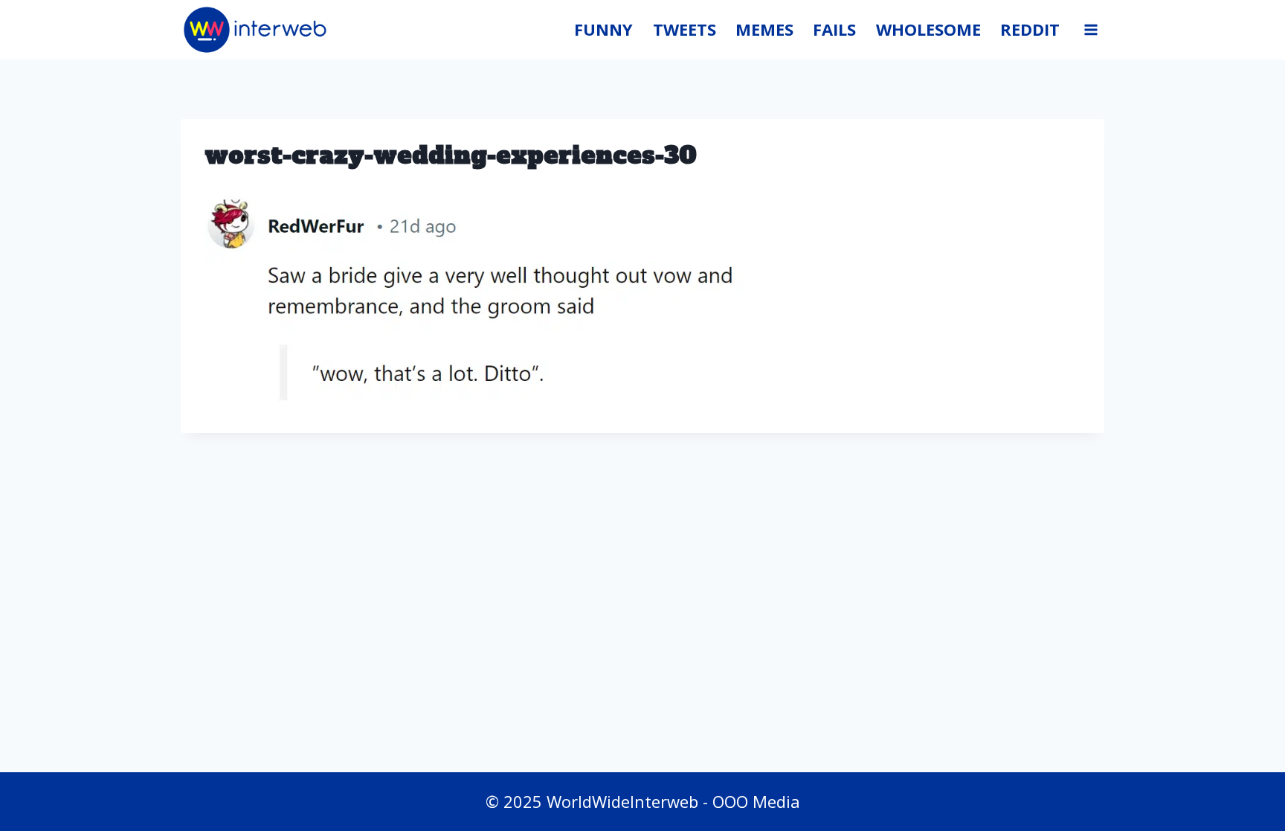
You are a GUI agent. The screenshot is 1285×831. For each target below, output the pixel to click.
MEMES (764, 29)
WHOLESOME (928, 29)
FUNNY (603, 29)
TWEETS (684, 29)
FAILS (834, 29)
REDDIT (1030, 29)
